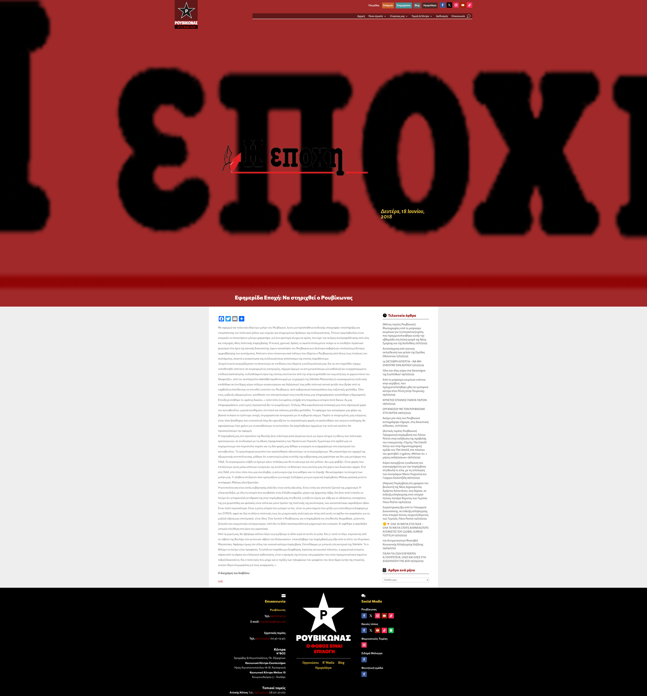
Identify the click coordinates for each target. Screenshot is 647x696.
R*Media (328, 663)
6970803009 (278, 616)
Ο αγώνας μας (397, 16)
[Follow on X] (449, 5)
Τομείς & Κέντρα (420, 16)
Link (220, 581)
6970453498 (263, 638)
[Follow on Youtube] (463, 5)
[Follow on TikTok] (469, 5)
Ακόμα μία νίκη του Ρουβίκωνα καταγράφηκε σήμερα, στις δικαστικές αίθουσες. (406, 422)
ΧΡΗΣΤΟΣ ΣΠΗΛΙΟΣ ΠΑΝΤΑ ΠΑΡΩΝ (405, 400)
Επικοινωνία (458, 16)
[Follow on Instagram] (456, 5)
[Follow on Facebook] (442, 5)
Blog (341, 663)
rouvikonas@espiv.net (273, 621)
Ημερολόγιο (323, 668)
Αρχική (361, 16)
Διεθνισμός (442, 16)
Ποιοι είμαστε (375, 16)
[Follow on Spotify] (391, 630)
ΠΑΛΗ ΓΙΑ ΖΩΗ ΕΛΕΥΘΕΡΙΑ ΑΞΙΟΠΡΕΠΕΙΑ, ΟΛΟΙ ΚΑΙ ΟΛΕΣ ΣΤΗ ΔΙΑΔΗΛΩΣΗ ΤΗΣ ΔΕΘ (404, 557)
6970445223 (262, 692)
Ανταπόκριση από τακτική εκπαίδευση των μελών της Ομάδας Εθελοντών (404, 352)
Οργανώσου (310, 663)
